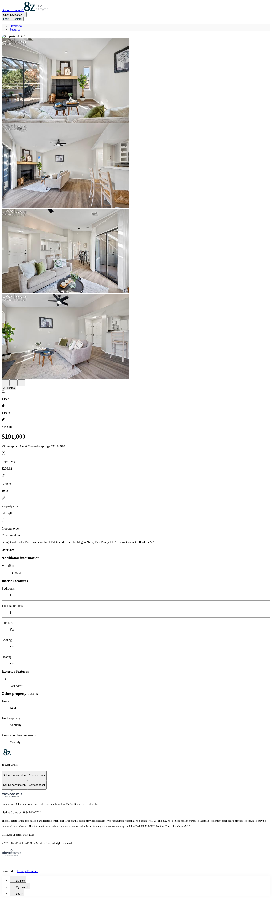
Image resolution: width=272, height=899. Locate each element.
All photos (9, 387)
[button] (136, 36)
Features (15, 29)
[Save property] (14, 382)
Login (6, 18)
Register (17, 18)
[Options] (6, 382)
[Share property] (21, 382)
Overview (16, 26)
